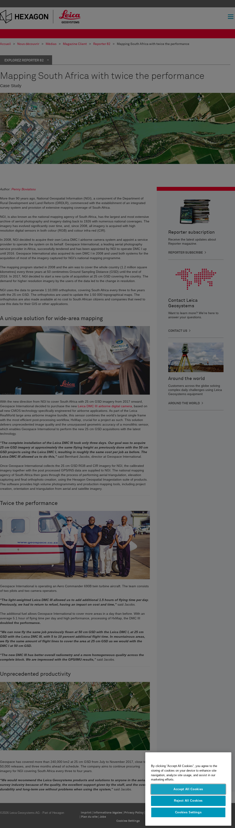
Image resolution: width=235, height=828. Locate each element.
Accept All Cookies (188, 789)
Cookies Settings (188, 812)
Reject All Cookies (188, 800)
